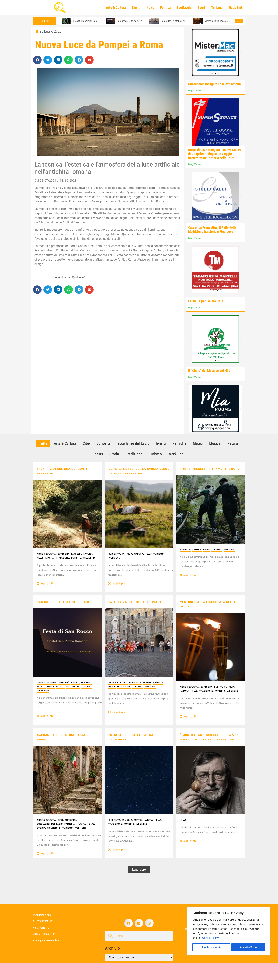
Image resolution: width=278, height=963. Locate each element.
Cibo (61, 820)
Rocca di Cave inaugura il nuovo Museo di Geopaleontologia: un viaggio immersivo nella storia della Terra (215, 154)
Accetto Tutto (248, 947)
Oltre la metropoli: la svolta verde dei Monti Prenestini (138, 471)
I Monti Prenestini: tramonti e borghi (211, 469)
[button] (37, 60)
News (150, 7)
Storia (49, 558)
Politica (165, 7)
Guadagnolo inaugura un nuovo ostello (214, 84)
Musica (41, 686)
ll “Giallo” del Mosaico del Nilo (209, 371)
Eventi (136, 7)
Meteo (138, 820)
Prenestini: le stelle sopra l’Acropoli (131, 737)
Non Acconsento (211, 947)
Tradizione (63, 558)
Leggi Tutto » (194, 90)
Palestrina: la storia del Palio (132, 21)
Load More (139, 869)
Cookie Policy (210, 937)
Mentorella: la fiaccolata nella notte (179, 21)
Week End (235, 7)
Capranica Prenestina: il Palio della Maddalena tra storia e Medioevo (212, 229)
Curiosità (64, 554)
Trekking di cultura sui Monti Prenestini (62, 471)
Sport (201, 7)
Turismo (216, 7)
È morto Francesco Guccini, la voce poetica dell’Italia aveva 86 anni (210, 737)
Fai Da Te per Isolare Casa (205, 301)
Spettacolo (184, 7)
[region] (228, 931)
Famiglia (76, 554)
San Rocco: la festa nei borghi (88, 21)
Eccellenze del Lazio (50, 824)
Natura (88, 554)
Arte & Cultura (116, 7)
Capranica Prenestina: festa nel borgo (224, 21)
